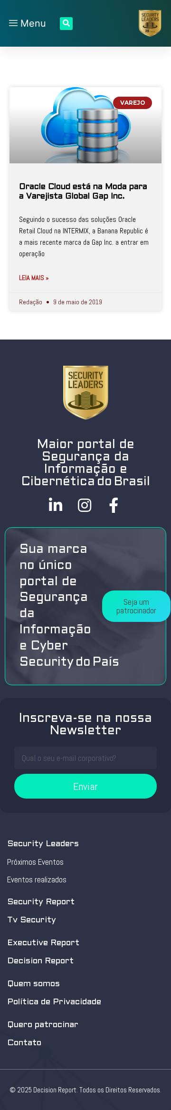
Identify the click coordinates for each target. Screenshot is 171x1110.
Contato (24, 1043)
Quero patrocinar (42, 1025)
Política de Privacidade (54, 1002)
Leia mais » (34, 277)
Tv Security (31, 920)
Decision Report (40, 961)
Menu (32, 23)
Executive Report (43, 943)
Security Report (41, 902)
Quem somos (33, 984)
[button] (136, 606)
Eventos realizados (36, 879)
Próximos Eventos (35, 862)
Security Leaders (43, 844)
